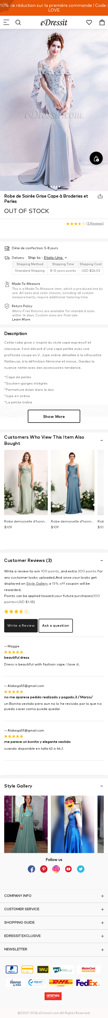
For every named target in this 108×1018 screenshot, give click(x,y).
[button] (6, 22)
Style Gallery (36, 583)
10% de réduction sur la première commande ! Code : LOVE (54, 7)
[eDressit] (54, 22)
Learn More (21, 319)
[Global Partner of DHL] (61, 983)
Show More (54, 417)
